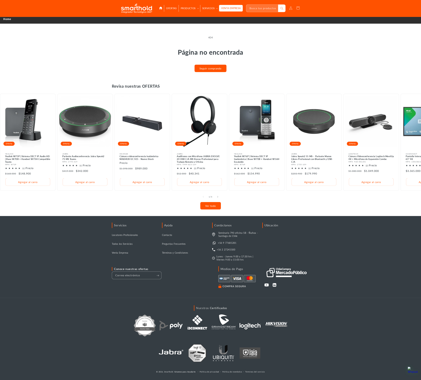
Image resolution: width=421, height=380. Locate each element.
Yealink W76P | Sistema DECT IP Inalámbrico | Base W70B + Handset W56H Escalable (256, 159)
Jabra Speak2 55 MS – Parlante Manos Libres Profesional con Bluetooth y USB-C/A (312, 159)
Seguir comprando (210, 68)
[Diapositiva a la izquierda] (203, 196)
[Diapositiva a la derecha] (217, 196)
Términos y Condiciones (175, 252)
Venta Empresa (120, 252)
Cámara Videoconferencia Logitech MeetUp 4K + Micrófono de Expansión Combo (371, 157)
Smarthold (168, 372)
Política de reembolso (232, 371)
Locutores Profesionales (125, 235)
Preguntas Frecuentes (174, 243)
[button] (189, 8)
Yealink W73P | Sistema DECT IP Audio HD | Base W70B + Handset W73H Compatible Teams (27, 159)
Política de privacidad (209, 371)
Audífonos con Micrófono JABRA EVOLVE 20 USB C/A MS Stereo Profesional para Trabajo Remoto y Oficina (198, 159)
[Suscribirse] (157, 275)
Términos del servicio (255, 371)
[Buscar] (281, 8)
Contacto (167, 235)
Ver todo (210, 205)
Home (7, 19)
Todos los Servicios (122, 243)
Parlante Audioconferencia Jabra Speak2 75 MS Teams (83, 157)
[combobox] (262, 8)
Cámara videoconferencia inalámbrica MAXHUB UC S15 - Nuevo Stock (139, 157)
